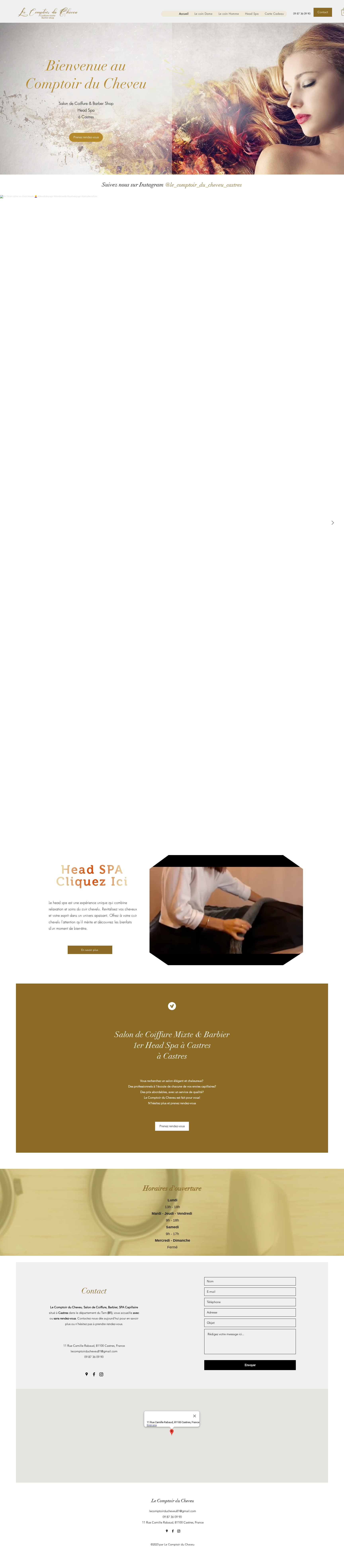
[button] (298, 960)
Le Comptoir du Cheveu (172, 1500)
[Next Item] (333, 523)
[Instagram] (101, 1374)
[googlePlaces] (86, 1374)
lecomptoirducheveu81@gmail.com (94, 1351)
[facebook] (94, 1374)
